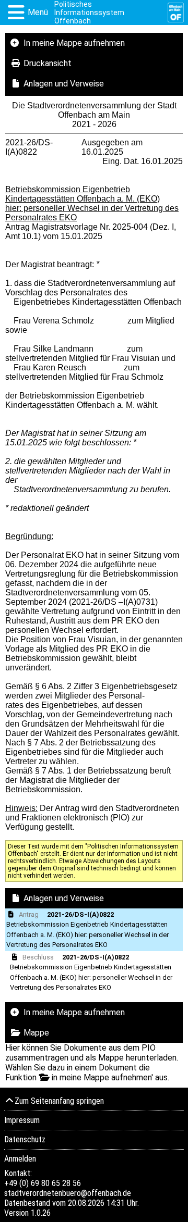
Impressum (22, 1120)
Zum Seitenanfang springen (59, 1101)
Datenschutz (24, 1139)
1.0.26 (41, 1213)
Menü (38, 12)
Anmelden (20, 1159)
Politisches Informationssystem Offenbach (89, 12)
